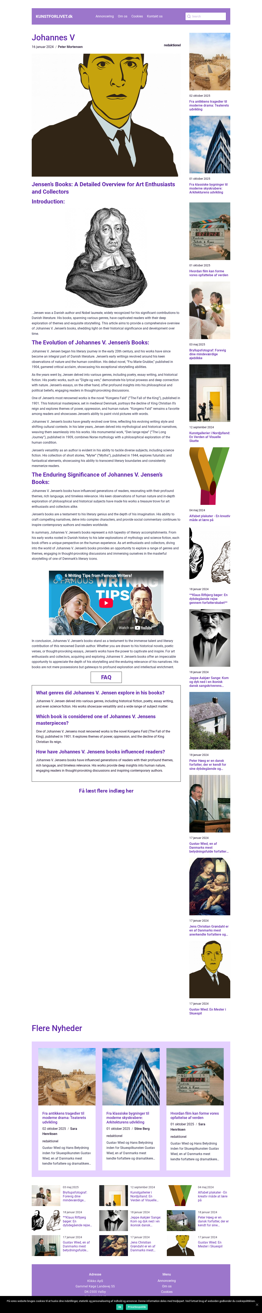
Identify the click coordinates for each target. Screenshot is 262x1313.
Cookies (137, 16)
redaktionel (172, 45)
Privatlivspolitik (137, 1307)
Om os (122, 16)
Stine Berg (142, 1129)
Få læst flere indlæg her (106, 791)
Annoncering (105, 16)
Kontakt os (155, 16)
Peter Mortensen (70, 47)
